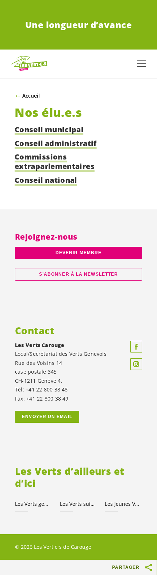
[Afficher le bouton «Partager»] (149, 567)
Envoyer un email (47, 416)
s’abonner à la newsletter (78, 274)
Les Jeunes (123, 503)
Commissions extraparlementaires (55, 161)
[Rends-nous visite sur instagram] (136, 364)
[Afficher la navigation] (141, 63)
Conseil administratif (56, 143)
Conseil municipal (49, 129)
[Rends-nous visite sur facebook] (136, 347)
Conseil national (46, 180)
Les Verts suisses (78, 503)
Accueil (31, 95)
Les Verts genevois (33, 503)
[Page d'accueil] (29, 63)
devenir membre (78, 252)
